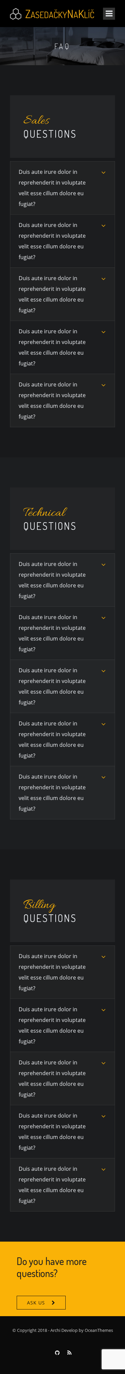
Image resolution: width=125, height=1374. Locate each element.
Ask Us (36, 1302)
